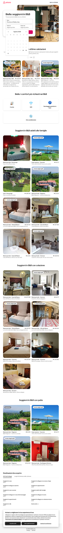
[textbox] (12, 27)
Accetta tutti (13, 523)
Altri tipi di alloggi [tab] (7, 476)
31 (8, 53)
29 (23, 50)
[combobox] (19, 22)
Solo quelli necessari (29, 523)
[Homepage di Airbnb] (7, 2)
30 (26, 50)
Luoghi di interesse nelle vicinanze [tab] (22, 476)
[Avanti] (34, 57)
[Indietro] (28, 57)
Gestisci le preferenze (45, 523)
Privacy (28, 530)
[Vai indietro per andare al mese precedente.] (8, 31)
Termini (33, 530)
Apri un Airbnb (54, 2)
